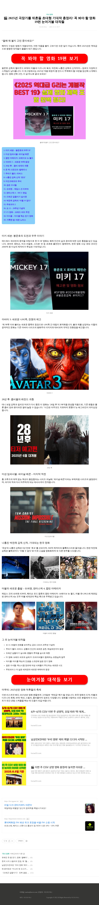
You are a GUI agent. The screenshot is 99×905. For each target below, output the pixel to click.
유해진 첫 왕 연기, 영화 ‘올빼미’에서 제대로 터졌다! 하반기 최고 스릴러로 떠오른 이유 (16, 857)
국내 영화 (49, 14)
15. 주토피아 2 (10, 204)
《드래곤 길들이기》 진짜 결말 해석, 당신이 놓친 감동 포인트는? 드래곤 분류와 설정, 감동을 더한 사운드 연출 (16, 873)
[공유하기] (9, 841)
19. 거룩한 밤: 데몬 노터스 (15, 220)
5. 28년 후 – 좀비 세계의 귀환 (16, 166)
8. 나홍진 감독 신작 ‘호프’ (15, 177)
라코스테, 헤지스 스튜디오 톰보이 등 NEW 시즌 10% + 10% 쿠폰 (31, 826)
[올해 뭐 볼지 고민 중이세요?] (49, 139)
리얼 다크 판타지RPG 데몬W (18, 805)
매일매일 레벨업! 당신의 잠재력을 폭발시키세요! (25, 808)
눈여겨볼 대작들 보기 (49, 679)
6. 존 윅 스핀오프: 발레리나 (15, 170)
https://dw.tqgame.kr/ (11, 801)
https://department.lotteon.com (14, 819)
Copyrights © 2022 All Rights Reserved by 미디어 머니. (62, 897)
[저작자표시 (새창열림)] (26, 841)
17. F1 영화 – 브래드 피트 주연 (16, 212)
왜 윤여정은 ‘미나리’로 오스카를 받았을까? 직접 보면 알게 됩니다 (16, 869)
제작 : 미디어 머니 (25, 897)
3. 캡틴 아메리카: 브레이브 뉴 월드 (18, 158)
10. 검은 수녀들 (10, 185)
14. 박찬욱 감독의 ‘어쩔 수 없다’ (17, 201)
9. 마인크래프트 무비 (12, 181)
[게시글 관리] (12, 841)
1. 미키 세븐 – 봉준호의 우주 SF (17, 150)
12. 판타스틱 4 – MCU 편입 (15, 193)
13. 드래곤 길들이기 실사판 (15, 197)
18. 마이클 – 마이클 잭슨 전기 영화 (18, 216)
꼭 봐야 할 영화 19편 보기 (49, 58)
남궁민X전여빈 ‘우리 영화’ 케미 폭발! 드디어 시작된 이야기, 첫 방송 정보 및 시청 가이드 (16, 865)
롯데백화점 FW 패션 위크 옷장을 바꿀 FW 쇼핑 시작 (29, 822)
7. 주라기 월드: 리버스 (13, 173)
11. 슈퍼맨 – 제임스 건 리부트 (16, 189)
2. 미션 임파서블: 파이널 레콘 (16, 154)
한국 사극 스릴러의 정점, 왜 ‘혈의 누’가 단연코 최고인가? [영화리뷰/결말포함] (16, 861)
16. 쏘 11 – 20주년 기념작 (14, 208)
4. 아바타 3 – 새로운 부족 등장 (16, 162)
